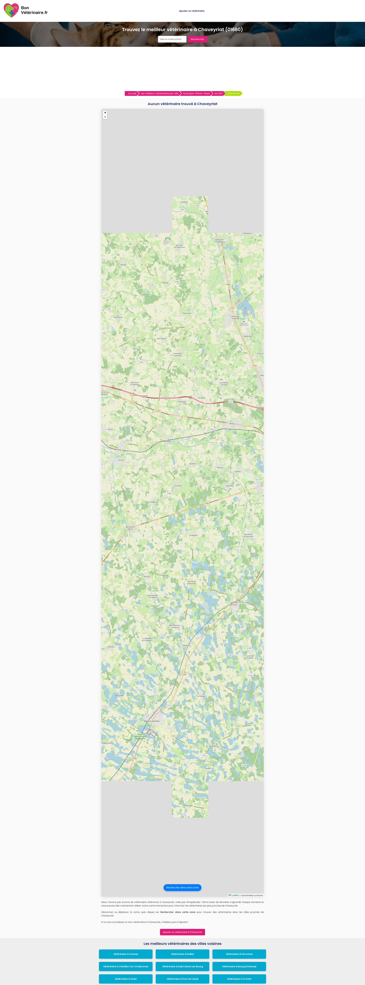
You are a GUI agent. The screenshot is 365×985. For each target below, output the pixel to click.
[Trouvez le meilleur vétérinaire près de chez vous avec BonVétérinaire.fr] (26, 17)
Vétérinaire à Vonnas (125, 954)
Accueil (132, 93)
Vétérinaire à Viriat (126, 979)
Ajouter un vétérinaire (191, 11)
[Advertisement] (182, 70)
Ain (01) (218, 93)
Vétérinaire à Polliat (182, 954)
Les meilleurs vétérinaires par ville (160, 93)
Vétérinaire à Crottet (239, 979)
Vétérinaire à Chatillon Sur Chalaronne (125, 966)
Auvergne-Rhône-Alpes (196, 93)
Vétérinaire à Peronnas (239, 954)
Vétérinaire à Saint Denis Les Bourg (182, 966)
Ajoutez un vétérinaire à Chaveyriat (182, 932)
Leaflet (234, 895)
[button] (105, 113)
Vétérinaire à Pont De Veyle (182, 979)
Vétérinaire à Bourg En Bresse (239, 966)
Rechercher (197, 39)
